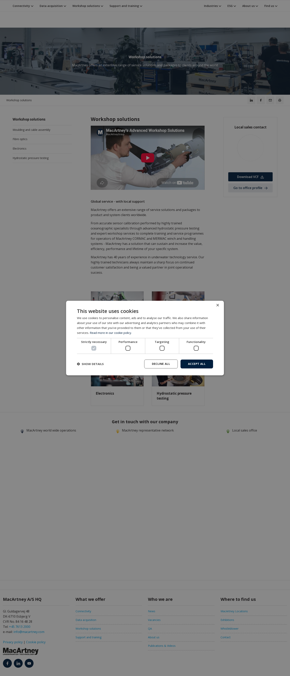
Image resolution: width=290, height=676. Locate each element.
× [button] (217, 305)
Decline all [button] (161, 364)
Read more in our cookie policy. (111, 333)
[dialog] (145, 338)
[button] (90, 364)
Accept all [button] (197, 364)
